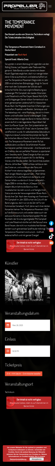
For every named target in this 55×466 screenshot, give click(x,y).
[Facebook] (51, 223)
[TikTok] (51, 236)
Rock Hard (22, 54)
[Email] (51, 243)
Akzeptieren (36, 459)
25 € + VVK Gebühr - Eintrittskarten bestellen (24, 373)
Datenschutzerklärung (18, 459)
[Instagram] (51, 230)
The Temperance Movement (25, 292)
